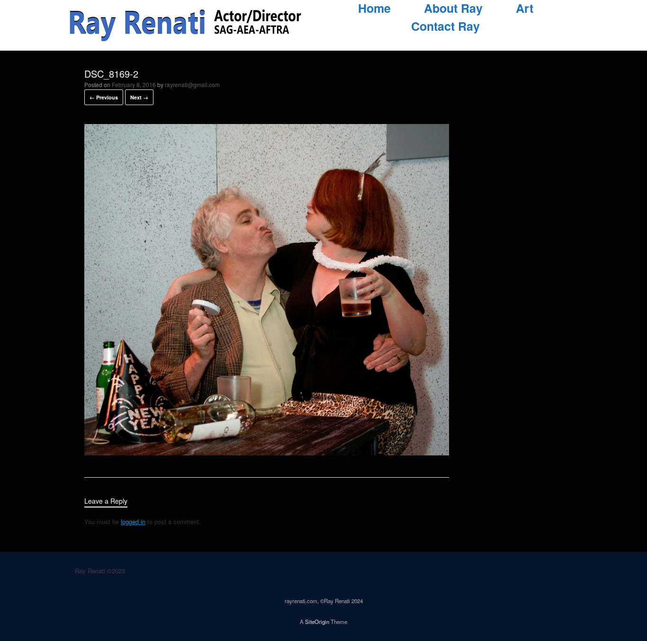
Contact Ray (445, 26)
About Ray (453, 8)
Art (524, 8)
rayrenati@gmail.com (192, 84)
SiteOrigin (317, 621)
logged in (133, 521)
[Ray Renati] (186, 25)
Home (374, 8)
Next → (139, 97)
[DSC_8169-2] (266, 452)
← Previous (104, 97)
